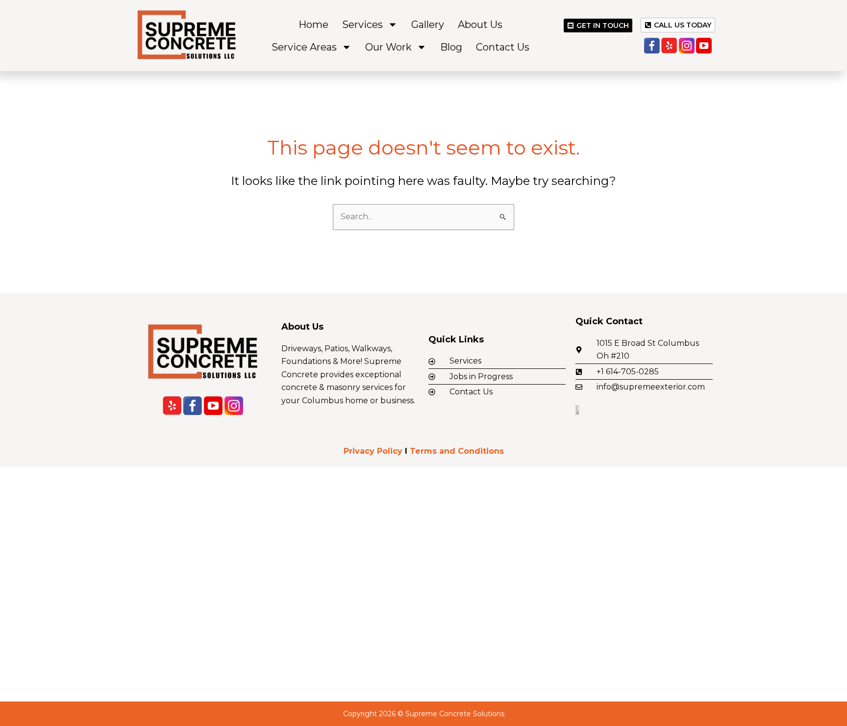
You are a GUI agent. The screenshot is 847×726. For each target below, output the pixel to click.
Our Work (388, 47)
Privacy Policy (373, 451)
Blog (451, 47)
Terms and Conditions (457, 451)
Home (313, 24)
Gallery (427, 24)
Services (362, 24)
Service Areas (304, 47)
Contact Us (502, 47)
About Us (480, 24)
